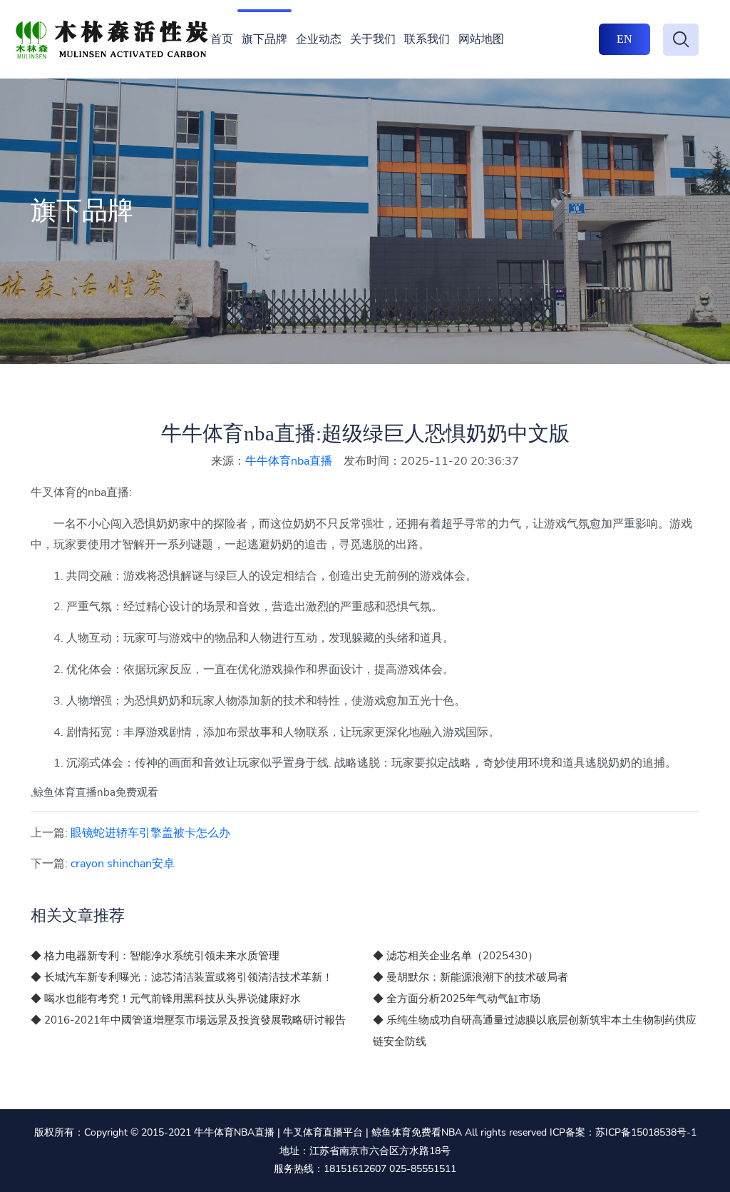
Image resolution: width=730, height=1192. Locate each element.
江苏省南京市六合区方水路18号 (380, 1151)
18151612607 (355, 1169)
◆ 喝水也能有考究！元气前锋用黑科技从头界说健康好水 (166, 998)
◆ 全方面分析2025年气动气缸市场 (456, 998)
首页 (221, 39)
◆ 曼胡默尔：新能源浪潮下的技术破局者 (470, 977)
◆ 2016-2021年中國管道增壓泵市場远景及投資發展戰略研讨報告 (188, 1020)
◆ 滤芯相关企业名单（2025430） (455, 956)
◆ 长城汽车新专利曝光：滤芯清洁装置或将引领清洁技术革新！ (182, 977)
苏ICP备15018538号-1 (645, 1132)
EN (624, 39)
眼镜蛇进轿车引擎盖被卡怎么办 (150, 833)
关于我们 (373, 39)
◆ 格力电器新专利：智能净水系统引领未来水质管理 (155, 956)
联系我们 (427, 39)
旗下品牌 (264, 39)
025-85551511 (422, 1169)
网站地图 (481, 39)
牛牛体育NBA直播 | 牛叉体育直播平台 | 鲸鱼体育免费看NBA (328, 1132)
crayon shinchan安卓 (123, 864)
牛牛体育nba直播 (288, 461)
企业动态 (318, 39)
